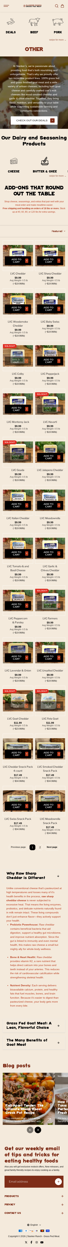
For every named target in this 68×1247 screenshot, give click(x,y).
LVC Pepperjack (50, 373)
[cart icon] (62, 6)
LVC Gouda (17, 470)
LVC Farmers (50, 618)
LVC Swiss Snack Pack (18, 818)
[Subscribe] (58, 1181)
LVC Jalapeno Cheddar (50, 470)
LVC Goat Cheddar (18, 718)
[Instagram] (36, 1242)
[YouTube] (42, 1242)
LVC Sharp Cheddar (50, 273)
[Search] (56, 6)
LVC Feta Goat (50, 718)
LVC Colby (18, 373)
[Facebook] (31, 1242)
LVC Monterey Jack (18, 421)
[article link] (49, 1120)
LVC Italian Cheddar (18, 518)
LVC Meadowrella (50, 518)
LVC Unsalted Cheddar (50, 670)
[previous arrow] (30, 1130)
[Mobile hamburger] (7, 6)
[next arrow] (38, 1130)
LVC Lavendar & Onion (18, 670)
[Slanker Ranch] (32, 6)
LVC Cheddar (18, 273)
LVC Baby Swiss (50, 321)
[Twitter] (26, 1242)
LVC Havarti (50, 421)
